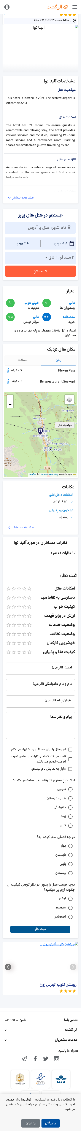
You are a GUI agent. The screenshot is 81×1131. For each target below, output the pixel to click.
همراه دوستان (56, 798)
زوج (63, 816)
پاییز (63, 864)
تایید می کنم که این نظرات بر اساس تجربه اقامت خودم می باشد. (38, 759)
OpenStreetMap (50, 475)
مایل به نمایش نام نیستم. (48, 768)
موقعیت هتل (64, 425)
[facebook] (35, 1059)
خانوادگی (60, 807)
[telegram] (24, 1059)
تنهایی (61, 789)
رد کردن (30, 1123)
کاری (63, 825)
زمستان (60, 873)
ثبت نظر (40, 929)
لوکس (61, 898)
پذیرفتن (50, 1123)
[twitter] (46, 1059)
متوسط (61, 907)
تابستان (60, 854)
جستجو (40, 271)
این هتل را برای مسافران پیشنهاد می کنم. (38, 749)
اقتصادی (60, 916)
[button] (40, 431)
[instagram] (56, 1059)
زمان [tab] (59, 360)
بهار (63, 845)
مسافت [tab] (22, 360)
